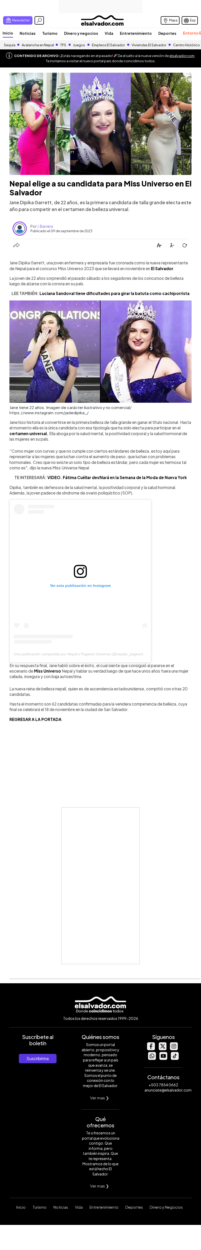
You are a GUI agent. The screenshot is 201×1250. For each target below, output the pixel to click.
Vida (109, 33)
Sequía (9, 45)
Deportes (167, 33)
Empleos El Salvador (108, 45)
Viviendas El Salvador (149, 45)
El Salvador (162, 268)
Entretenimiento (136, 33)
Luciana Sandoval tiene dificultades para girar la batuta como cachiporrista (114, 293)
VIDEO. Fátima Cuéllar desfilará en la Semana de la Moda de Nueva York (117, 477)
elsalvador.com (181, 56)
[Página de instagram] (174, 1048)
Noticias (28, 33)
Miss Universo (47, 670)
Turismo (50, 33)
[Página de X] (162, 1048)
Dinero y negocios (81, 33)
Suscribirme (37, 1058)
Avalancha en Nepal (38, 45)
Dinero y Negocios (166, 1207)
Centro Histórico (186, 45)
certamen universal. (28, 433)
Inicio (8, 33)
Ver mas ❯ (99, 1097)
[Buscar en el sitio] (39, 20)
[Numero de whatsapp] (152, 1058)
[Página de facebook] (151, 1048)
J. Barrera (45, 226)
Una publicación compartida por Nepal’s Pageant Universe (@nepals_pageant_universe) (87, 654)
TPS (63, 45)
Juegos (79, 45)
